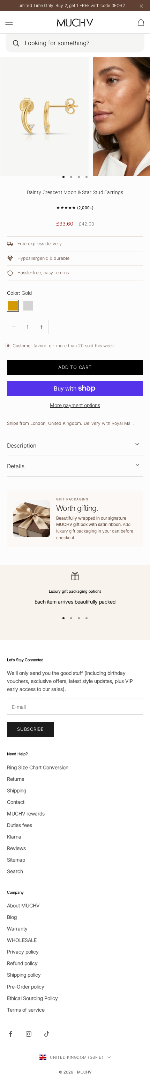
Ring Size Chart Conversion (37, 767)
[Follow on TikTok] (46, 1033)
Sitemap (16, 860)
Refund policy (22, 963)
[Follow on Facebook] (10, 1033)
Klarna (14, 837)
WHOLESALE (22, 940)
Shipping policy (24, 975)
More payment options (75, 405)
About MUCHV (23, 905)
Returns (15, 779)
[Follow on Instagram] (28, 1033)
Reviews (16, 848)
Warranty (17, 929)
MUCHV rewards (26, 813)
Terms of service (26, 1010)
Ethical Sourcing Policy (32, 998)
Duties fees (19, 825)
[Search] (16, 43)
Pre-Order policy (25, 987)
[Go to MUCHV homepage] (75, 22)
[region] (75, 589)
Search (15, 871)
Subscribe (30, 729)
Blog (12, 917)
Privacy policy (23, 952)
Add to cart (75, 367)
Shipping (16, 790)
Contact (15, 802)
